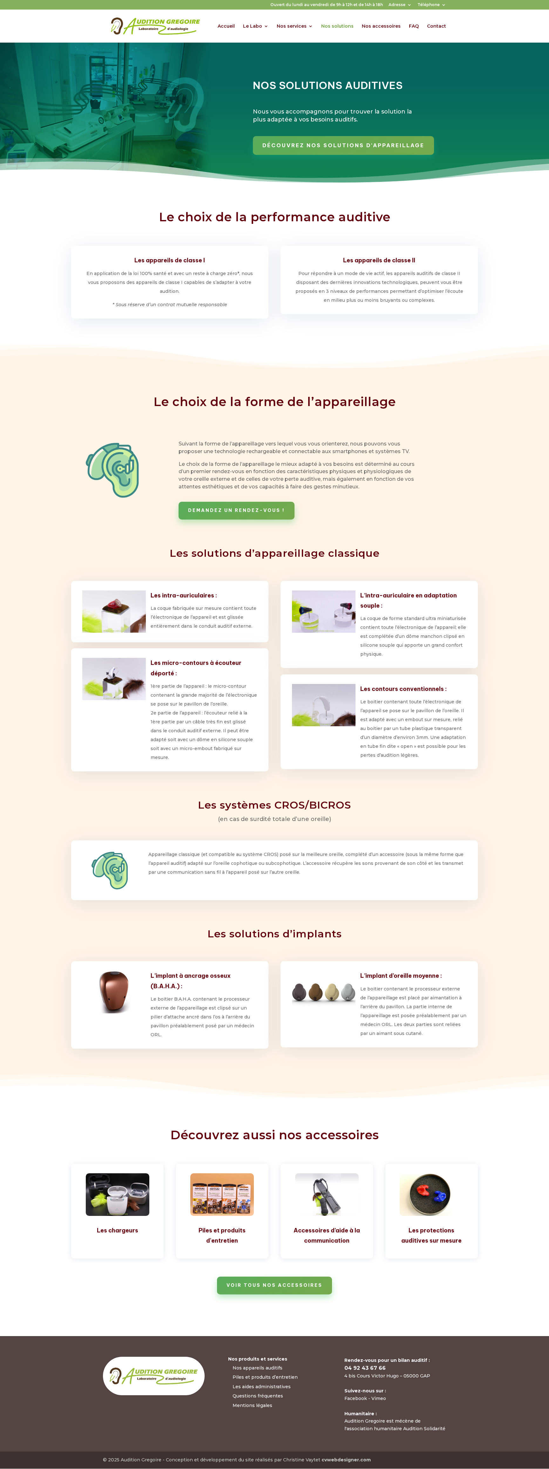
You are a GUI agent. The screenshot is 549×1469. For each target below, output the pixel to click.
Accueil (226, 26)
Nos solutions (337, 26)
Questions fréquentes (258, 1396)
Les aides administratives (262, 1387)
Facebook (356, 1398)
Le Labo (252, 26)
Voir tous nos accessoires (274, 1285)
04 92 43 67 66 (365, 1368)
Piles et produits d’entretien (265, 1377)
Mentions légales (252, 1405)
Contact (436, 26)
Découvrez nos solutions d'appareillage (343, 145)
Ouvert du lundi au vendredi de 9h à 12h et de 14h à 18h (326, 5)
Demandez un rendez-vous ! (236, 510)
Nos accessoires (381, 26)
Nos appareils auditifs (257, 1368)
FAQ (414, 26)
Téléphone (428, 5)
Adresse (397, 5)
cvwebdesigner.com (346, 1460)
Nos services (292, 26)
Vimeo (378, 1398)
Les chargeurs (117, 1230)
